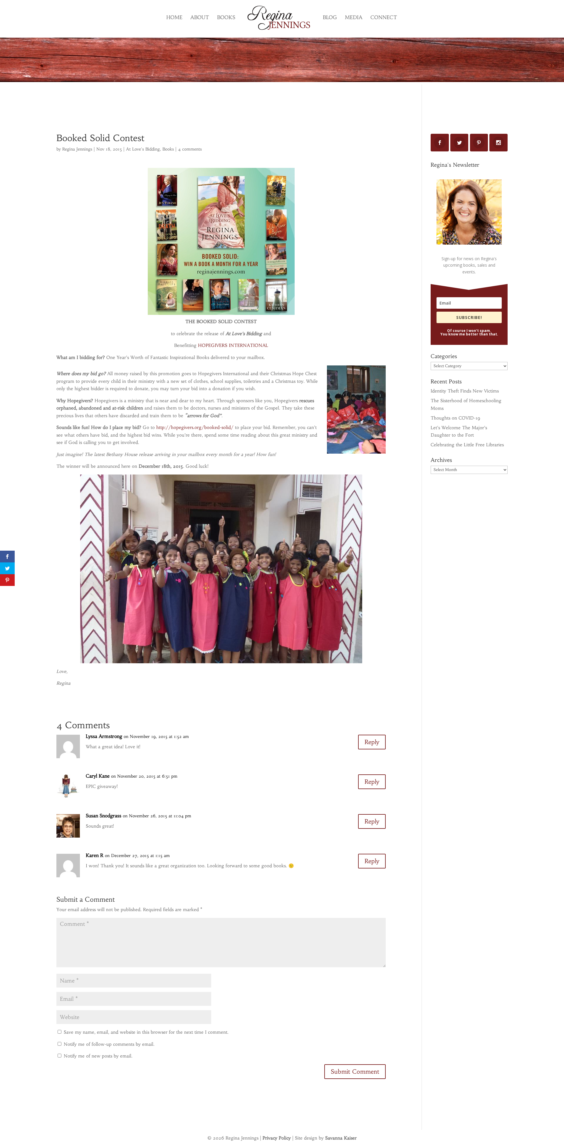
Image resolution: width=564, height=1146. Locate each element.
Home (174, 18)
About (199, 18)
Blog (330, 18)
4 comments (190, 149)
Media (353, 18)
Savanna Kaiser (341, 1138)
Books (226, 18)
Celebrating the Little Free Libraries (467, 444)
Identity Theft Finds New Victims (465, 391)
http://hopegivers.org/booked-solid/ (195, 427)
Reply (372, 742)
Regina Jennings (77, 149)
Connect (383, 18)
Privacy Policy (277, 1138)
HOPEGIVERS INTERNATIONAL (233, 345)
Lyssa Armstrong (104, 736)
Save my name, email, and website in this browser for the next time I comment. (146, 1032)
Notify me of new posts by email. (98, 1056)
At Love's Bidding (143, 149)
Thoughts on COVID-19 (455, 418)
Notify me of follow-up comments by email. (109, 1044)
